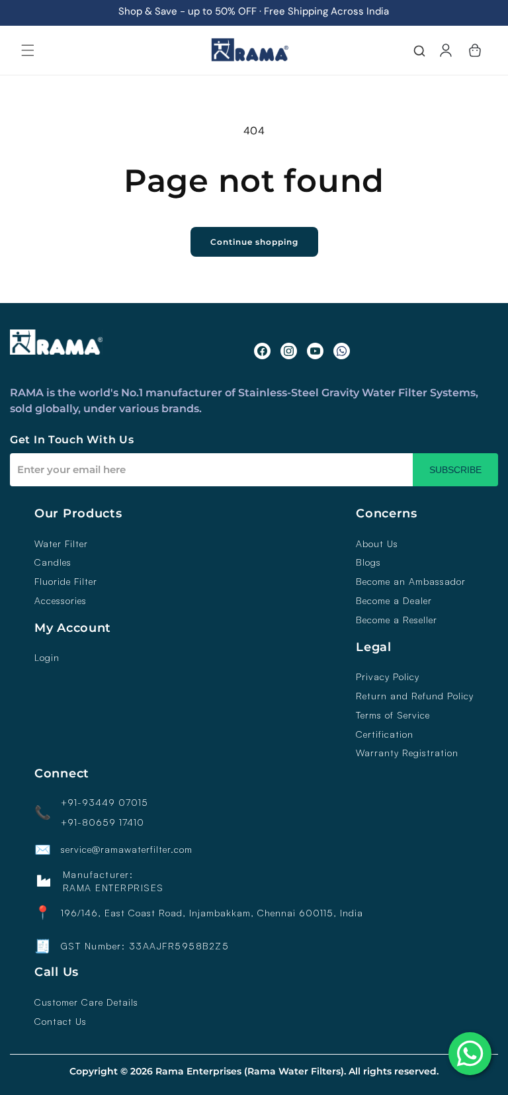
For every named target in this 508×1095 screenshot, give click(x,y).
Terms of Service (393, 715)
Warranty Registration (407, 753)
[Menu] (27, 50)
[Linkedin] (341, 351)
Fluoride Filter (65, 581)
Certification (384, 734)
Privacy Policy (387, 676)
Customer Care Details (86, 1002)
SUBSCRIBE (455, 469)
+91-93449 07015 (104, 802)
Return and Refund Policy (415, 696)
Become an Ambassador (411, 581)
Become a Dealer (394, 600)
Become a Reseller (396, 620)
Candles (52, 562)
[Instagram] (288, 351)
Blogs (368, 562)
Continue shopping (254, 242)
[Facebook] (262, 351)
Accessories (60, 600)
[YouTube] (315, 351)
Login (47, 657)
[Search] (419, 52)
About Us (377, 543)
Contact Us (60, 1021)
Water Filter (61, 543)
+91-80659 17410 (102, 822)
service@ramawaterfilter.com (126, 849)
